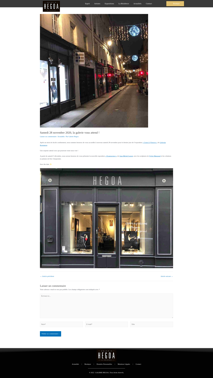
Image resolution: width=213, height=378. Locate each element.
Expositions (109, 4)
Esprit (87, 4)
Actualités (137, 4)
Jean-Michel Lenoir (126, 156)
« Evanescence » (111, 156)
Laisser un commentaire (48, 136)
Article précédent (47, 276)
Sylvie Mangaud (155, 156)
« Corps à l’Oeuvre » (150, 142)
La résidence (123, 4)
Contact (149, 4)
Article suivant (167, 276)
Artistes (97, 4)
